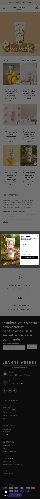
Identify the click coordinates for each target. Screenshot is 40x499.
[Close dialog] (38, 235)
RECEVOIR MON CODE (30, 257)
